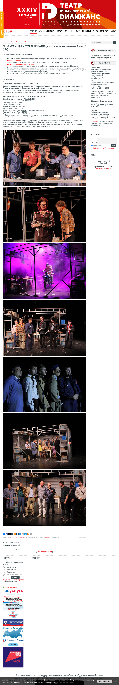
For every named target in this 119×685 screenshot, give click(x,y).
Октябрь (19, 42)
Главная (6, 42)
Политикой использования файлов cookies (40, 682)
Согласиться (105, 681)
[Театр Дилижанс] (59, 28)
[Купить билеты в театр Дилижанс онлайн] (103, 52)
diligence (47, 537)
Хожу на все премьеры (14, 575)
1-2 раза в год (10, 569)
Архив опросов (18, 580)
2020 (12, 42)
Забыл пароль (98, 148)
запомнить (97, 146)
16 (25, 42)
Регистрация (42, 552)
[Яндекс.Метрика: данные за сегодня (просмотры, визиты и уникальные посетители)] (10, 587)
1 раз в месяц (10, 567)
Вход (50, 552)
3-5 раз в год (10, 572)
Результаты (7, 580)
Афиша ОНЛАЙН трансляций (18, 537)
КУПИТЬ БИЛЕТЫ (8, 31)
